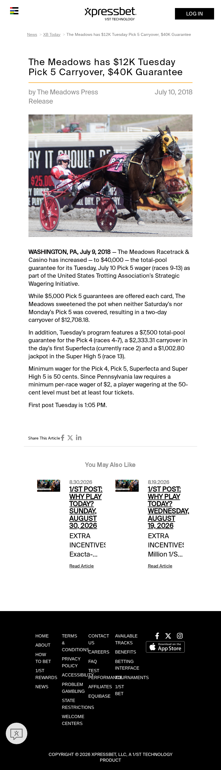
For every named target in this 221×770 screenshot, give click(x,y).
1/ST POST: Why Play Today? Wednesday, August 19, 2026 (168, 507)
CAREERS (98, 652)
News (32, 34)
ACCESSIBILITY (78, 675)
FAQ (92, 661)
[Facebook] (63, 438)
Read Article (81, 566)
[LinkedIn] (78, 438)
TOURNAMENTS (132, 677)
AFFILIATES (100, 687)
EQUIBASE (99, 696)
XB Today (51, 34)
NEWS (41, 687)
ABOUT (42, 645)
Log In (194, 14)
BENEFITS (125, 652)
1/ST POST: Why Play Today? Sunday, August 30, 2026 (85, 507)
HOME (42, 636)
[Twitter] (70, 438)
